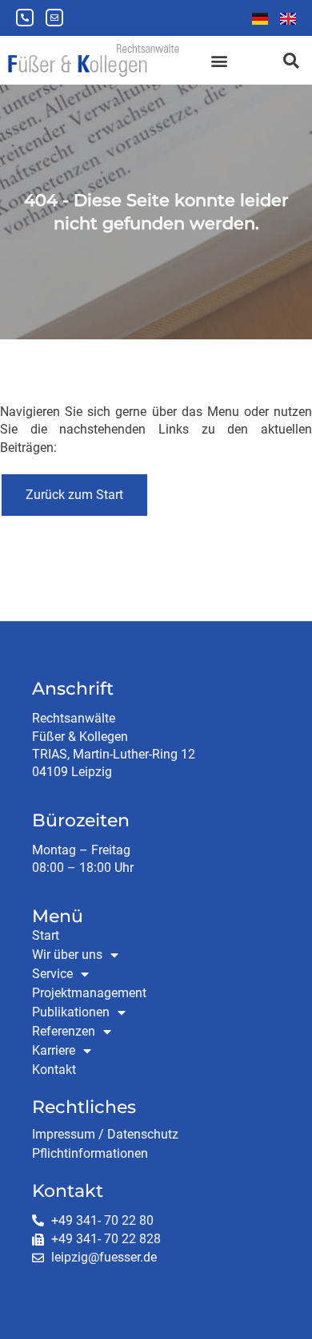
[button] (219, 60)
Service (52, 973)
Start (45, 935)
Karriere (53, 1050)
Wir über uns (67, 954)
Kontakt (54, 1069)
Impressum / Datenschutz (105, 1134)
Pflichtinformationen (90, 1153)
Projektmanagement (89, 992)
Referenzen (63, 1031)
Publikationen (71, 1012)
